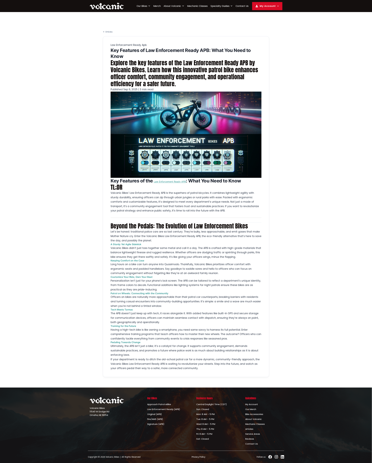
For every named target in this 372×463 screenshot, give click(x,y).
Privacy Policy (198, 456)
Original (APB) (154, 414)
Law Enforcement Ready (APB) (163, 409)
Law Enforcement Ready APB (170, 181)
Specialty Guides (220, 6)
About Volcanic (172, 6)
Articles (249, 428)
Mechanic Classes (197, 6)
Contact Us (242, 6)
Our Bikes (142, 6)
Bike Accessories (254, 414)
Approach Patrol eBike (159, 404)
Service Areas (252, 433)
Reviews (249, 438)
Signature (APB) (155, 424)
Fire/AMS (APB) (155, 419)
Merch (157, 6)
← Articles (108, 32)
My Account (268, 6)
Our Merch (250, 409)
